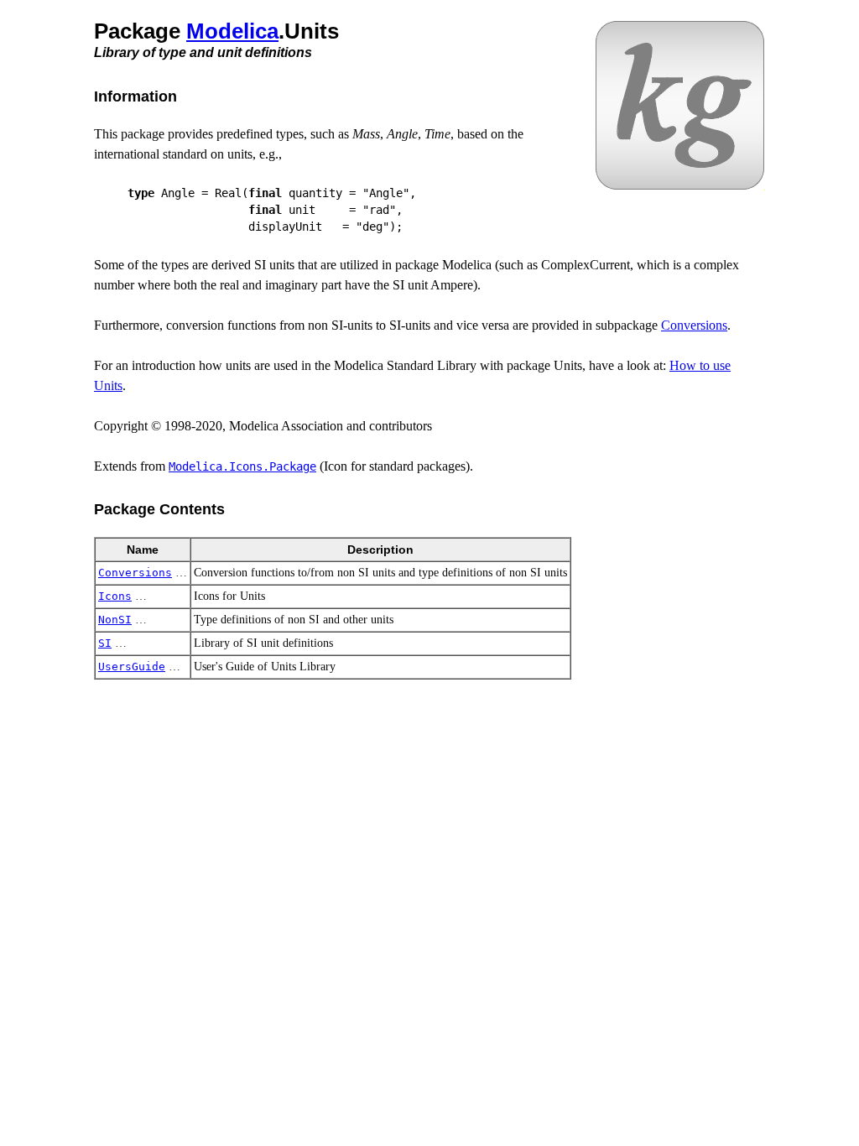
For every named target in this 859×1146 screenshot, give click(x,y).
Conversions (694, 325)
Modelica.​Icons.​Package (242, 466)
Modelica (232, 31)
